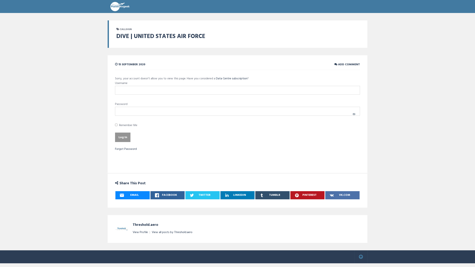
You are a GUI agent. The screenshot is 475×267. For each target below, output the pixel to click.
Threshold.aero (145, 225)
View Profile (141, 232)
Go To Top (360, 256)
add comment (348, 64)
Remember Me (127, 125)
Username (121, 83)
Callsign (126, 29)
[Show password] (354, 114)
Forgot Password (126, 149)
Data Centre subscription (231, 78)
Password (121, 104)
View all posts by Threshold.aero (172, 232)
